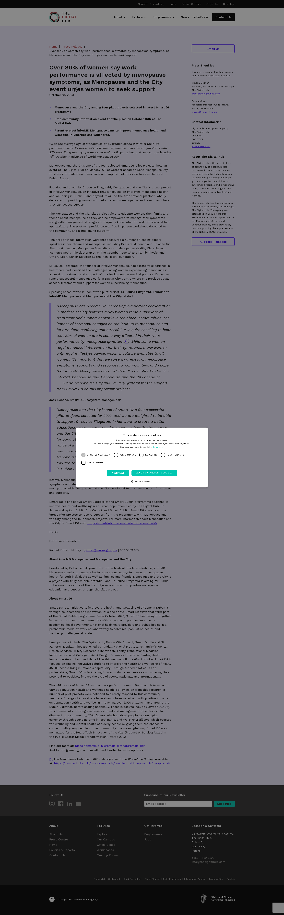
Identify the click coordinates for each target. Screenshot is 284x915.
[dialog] (142, 457)
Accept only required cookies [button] (154, 472)
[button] (141, 481)
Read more (158, 446)
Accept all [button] (118, 472)
